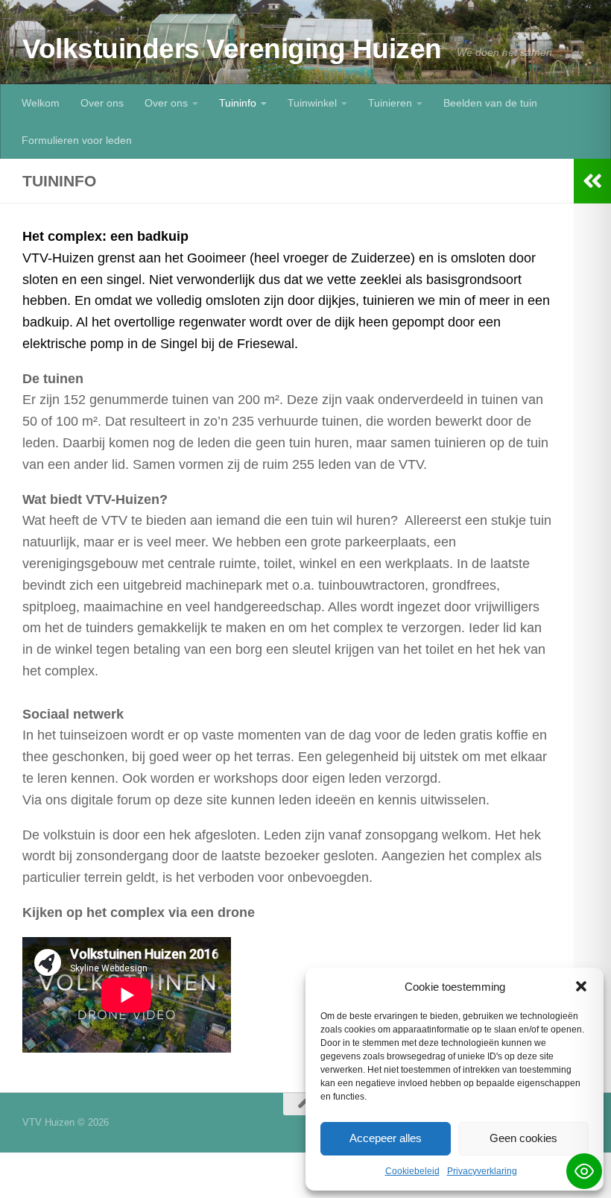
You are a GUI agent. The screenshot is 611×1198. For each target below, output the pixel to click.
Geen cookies (523, 1138)
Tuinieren (390, 103)
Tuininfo (237, 103)
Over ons (102, 103)
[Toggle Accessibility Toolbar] (584, 1171)
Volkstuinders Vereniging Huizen (232, 49)
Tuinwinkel (312, 103)
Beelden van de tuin (490, 103)
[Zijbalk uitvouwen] (592, 181)
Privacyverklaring (482, 1171)
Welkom (41, 103)
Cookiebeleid (412, 1171)
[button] (581, 986)
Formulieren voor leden (77, 140)
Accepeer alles (385, 1138)
